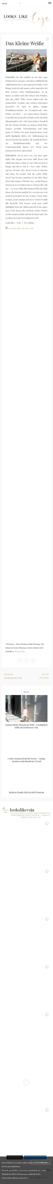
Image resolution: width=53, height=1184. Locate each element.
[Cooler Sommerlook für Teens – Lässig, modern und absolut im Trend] (26, 742)
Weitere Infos (20, 651)
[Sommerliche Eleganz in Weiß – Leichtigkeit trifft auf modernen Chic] (26, 708)
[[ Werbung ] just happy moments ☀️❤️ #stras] (26, 939)
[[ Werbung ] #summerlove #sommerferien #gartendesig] (26, 987)
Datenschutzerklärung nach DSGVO (15, 1178)
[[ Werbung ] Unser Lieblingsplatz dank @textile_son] (26, 1082)
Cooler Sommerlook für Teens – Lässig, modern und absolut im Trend (26, 760)
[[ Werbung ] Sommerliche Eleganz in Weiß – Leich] (26, 1035)
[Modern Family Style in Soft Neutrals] (26, 776)
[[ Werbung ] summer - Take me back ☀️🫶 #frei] (26, 891)
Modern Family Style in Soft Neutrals (26, 792)
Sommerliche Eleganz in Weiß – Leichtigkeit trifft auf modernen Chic (26, 726)
